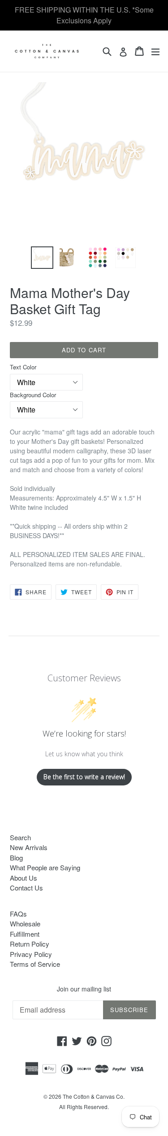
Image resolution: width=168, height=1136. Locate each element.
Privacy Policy (31, 954)
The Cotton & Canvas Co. (94, 1096)
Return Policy (29, 943)
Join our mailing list (84, 989)
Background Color (33, 394)
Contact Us (26, 887)
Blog (16, 857)
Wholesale (25, 923)
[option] (42, 257)
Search (20, 837)
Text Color (23, 367)
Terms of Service (35, 964)
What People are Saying (45, 867)
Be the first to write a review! (84, 776)
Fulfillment (24, 934)
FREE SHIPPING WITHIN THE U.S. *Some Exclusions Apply (84, 15)
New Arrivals (28, 847)
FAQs (18, 913)
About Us (23, 877)
